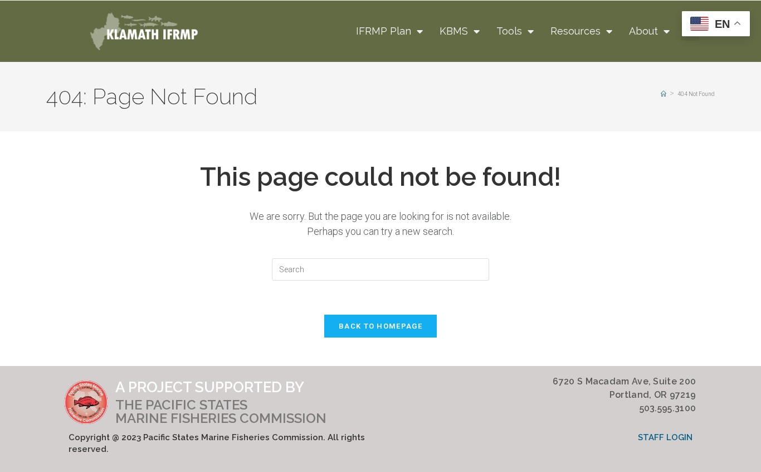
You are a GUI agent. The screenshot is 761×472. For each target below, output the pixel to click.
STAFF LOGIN (665, 437)
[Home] (663, 94)
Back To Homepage (380, 326)
